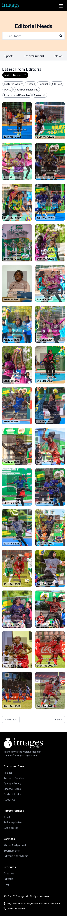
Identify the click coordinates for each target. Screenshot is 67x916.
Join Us (8, 817)
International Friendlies (17, 95)
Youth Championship (26, 89)
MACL (7, 89)
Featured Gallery (13, 83)
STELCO (57, 83)
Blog (6, 884)
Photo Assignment (15, 845)
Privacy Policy (12, 783)
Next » (58, 719)
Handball (43, 83)
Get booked (11, 827)
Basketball (40, 95)
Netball (31, 83)
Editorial (9, 878)
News (58, 56)
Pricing (8, 772)
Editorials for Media (16, 855)
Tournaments (12, 850)
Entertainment (34, 56)
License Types (12, 788)
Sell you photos (13, 822)
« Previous (11, 719)
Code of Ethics (12, 794)
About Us (9, 799)
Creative (9, 873)
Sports (9, 56)
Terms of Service (14, 778)
